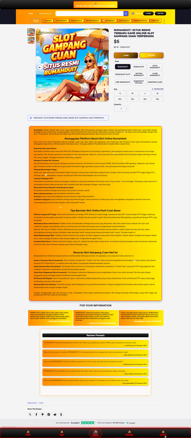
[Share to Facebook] (36, 414)
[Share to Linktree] (42, 414)
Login (62, 435)
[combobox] (90, 13)
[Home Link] (44, 14)
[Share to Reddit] (55, 414)
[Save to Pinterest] (48, 414)
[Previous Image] (40, 67)
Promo (28, 435)
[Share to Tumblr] (61, 414)
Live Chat (163, 435)
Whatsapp (129, 435)
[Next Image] (105, 67)
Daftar (95, 435)
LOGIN (148, 13)
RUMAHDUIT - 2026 (35, 403)
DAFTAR (160, 13)
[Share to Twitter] (30, 414)
